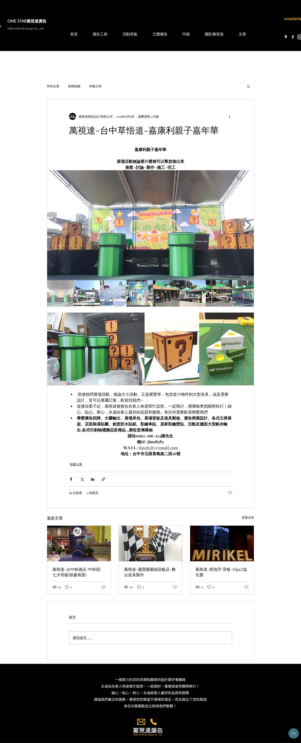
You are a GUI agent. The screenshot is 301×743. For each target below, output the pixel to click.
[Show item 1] (60, 293)
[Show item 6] (192, 293)
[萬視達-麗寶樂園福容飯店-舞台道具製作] (150, 543)
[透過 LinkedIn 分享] (93, 479)
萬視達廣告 (36, 21)
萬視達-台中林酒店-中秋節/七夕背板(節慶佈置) (77, 572)
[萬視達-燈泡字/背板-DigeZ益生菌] (222, 543)
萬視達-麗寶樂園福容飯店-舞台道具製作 (150, 572)
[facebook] (292, 37)
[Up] (293, 733)
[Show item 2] (87, 293)
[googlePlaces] (285, 37)
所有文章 (53, 86)
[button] (248, 86)
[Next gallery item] (248, 225)
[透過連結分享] (103, 479)
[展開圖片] (150, 225)
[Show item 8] (245, 293)
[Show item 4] (139, 293)
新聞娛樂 (74, 86)
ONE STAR (17, 21)
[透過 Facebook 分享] (71, 479)
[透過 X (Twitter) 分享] (82, 479)
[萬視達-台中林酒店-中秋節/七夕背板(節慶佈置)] (79, 543)
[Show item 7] (219, 293)
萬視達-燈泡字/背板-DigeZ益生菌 (221, 572)
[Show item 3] (113, 293)
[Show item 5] (166, 293)
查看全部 (248, 517)
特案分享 (95, 86)
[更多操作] (229, 116)
